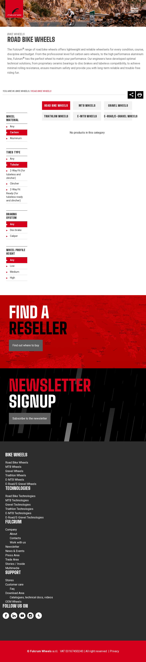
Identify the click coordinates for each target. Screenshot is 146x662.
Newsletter (12, 546)
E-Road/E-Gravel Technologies (24, 517)
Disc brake (16, 230)
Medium (14, 271)
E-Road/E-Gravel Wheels (118, 116)
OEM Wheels (13, 601)
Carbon (14, 132)
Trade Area (12, 559)
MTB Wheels (87, 105)
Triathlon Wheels (56, 116)
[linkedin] (14, 615)
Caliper (14, 236)
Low (12, 265)
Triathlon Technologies (19, 509)
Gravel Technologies (18, 504)
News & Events (14, 551)
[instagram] (30, 615)
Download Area (14, 593)
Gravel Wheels (118, 105)
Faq (12, 588)
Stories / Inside (15, 564)
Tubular (14, 164)
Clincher (14, 183)
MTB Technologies (17, 500)
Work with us (18, 542)
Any (12, 126)
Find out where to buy (25, 345)
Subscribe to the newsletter (29, 418)
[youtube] (22, 615)
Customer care (14, 584)
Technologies (17, 488)
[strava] (38, 615)
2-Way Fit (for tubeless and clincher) (15, 174)
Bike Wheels (16, 34)
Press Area (12, 555)
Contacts (15, 538)
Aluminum (16, 138)
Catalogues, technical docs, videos (31, 597)
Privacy (114, 651)
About (13, 534)
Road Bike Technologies (20, 496)
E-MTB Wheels (87, 116)
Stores (9, 580)
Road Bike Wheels (41, 91)
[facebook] (6, 615)
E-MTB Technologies (18, 513)
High (12, 277)
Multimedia (12, 568)
